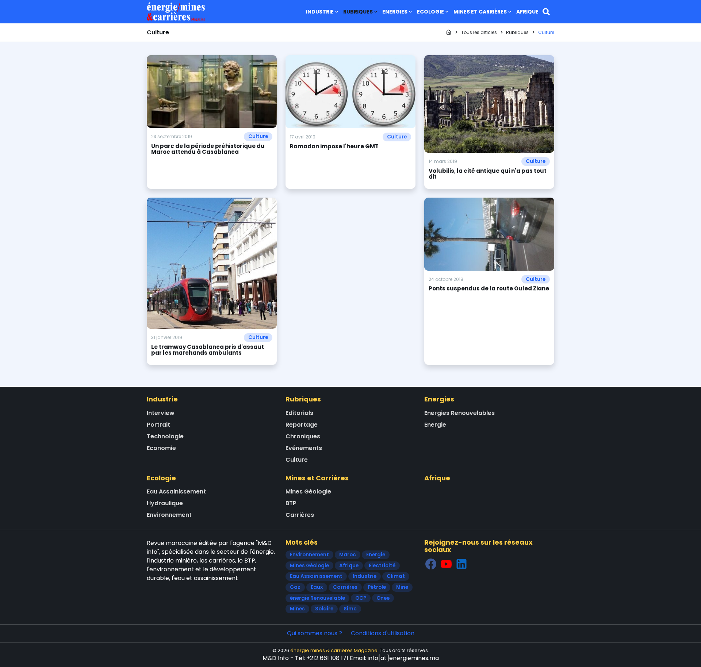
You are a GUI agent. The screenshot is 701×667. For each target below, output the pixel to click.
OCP (360, 598)
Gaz (295, 587)
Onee (383, 598)
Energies (394, 11)
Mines (297, 608)
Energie (435, 424)
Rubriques (358, 11)
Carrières (300, 515)
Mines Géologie (308, 491)
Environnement (169, 515)
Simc (350, 608)
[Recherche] (546, 11)
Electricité (382, 565)
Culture (258, 136)
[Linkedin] (461, 564)
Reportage (302, 424)
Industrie (320, 11)
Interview (161, 413)
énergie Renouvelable (317, 598)
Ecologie (430, 11)
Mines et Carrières (480, 11)
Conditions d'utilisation (382, 633)
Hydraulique (165, 503)
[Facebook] (430, 564)
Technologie (165, 436)
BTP (291, 503)
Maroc (347, 554)
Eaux (317, 587)
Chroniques (303, 436)
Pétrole (377, 587)
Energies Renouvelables (459, 413)
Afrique (527, 11)
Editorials (299, 413)
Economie (161, 448)
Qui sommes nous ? (314, 633)
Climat (396, 576)
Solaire (324, 608)
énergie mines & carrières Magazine (334, 650)
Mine (402, 587)
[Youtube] (446, 564)
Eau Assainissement (176, 491)
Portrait (158, 424)
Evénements (304, 448)
